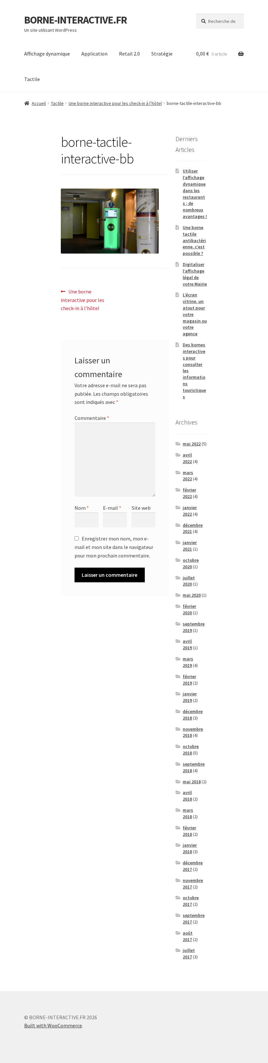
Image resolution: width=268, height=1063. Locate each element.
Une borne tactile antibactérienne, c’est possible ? (194, 240)
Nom (82, 508)
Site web (141, 508)
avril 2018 (187, 795)
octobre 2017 (191, 901)
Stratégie (162, 53)
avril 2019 (187, 644)
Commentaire (92, 418)
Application (94, 53)
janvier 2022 (190, 511)
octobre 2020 (191, 563)
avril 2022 (187, 458)
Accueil (39, 103)
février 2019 (189, 679)
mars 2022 (188, 476)
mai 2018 (192, 782)
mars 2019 (188, 662)
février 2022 (189, 493)
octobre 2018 (191, 749)
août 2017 (188, 936)
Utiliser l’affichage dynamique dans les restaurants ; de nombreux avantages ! (195, 193)
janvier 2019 (190, 697)
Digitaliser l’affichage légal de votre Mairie (195, 274)
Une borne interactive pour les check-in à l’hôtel (115, 103)
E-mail (112, 508)
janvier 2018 (190, 848)
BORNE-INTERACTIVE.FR (75, 19)
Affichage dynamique (47, 53)
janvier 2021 (190, 546)
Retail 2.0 (129, 53)
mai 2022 (192, 444)
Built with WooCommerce (53, 1025)
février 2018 (189, 831)
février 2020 (189, 609)
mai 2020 (192, 595)
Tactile (32, 79)
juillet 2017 (189, 953)
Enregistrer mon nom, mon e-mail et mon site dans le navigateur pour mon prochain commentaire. (114, 547)
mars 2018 (188, 813)
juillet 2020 (189, 581)
